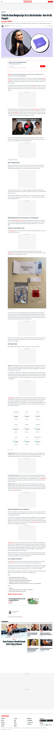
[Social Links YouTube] (47, 725)
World (15, 722)
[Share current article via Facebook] (45, 26)
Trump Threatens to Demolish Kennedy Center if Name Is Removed (14, 642)
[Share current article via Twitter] (47, 26)
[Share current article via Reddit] (52, 26)
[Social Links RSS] (49, 725)
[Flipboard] (51, 725)
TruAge (23, 220)
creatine (14, 490)
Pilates (34, 85)
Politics (2, 720)
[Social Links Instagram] (45, 725)
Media (15, 720)
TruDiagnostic (11, 252)
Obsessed (2, 722)
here (21, 616)
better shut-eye (35, 522)
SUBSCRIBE (50, 1)
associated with (43, 478)
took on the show (16, 220)
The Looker (3, 724)
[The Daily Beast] (27, 1)
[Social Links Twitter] (43, 725)
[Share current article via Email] (49, 26)
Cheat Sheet (3, 718)
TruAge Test (12, 230)
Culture (15, 724)
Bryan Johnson (36, 109)
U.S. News (15, 718)
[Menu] (2, 1)
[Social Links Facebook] (40, 725)
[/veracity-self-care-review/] (33, 601)
